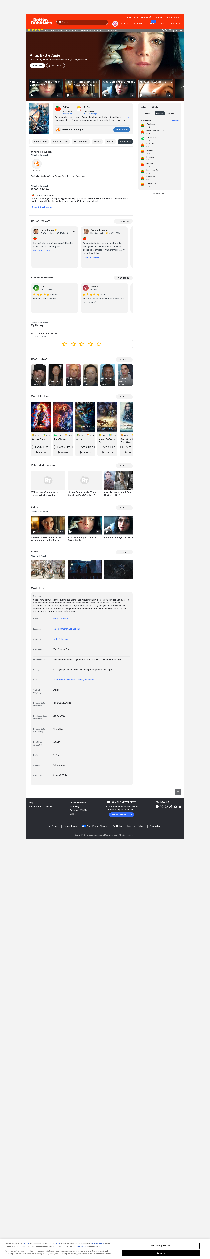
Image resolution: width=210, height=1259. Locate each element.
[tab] (147, 113)
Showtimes (174, 24)
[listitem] (160, 125)
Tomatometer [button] (67, 111)
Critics (159, 17)
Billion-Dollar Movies (86, 30)
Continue (161, 1253)
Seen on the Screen (67, 30)
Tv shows (137, 24)
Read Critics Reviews (42, 207)
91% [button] (87, 107)
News (161, 24)
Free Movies (50, 30)
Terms (57, 1243)
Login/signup (173, 17)
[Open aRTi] (115, 24)
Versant (26, 1243)
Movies (124, 24)
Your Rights (81, 1246)
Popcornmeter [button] (89, 111)
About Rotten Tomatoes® (139, 17)
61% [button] (66, 107)
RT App (150, 24)
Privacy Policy (98, 1243)
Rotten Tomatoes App (107, 30)
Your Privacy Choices (97, 826)
